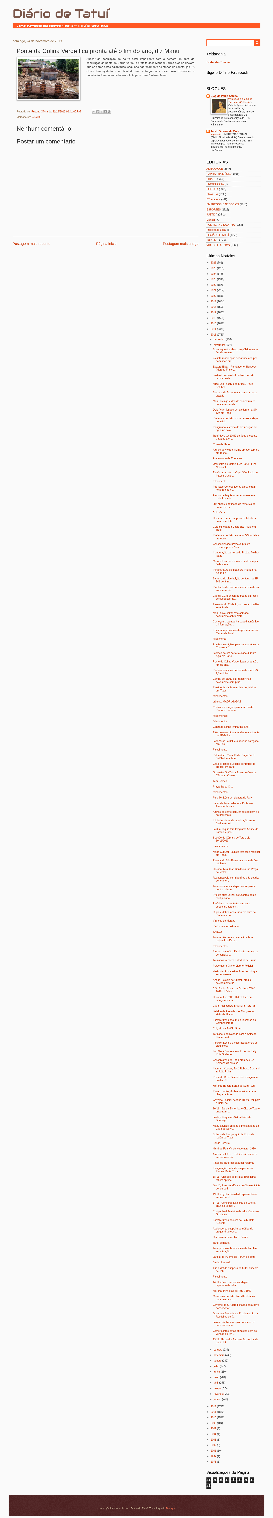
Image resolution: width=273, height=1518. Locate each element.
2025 (214, 268)
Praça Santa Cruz (223, 786)
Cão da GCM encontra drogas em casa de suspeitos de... (235, 597)
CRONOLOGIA (215, 184)
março (218, 1388)
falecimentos (220, 695)
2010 (214, 1417)
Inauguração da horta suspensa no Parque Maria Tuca (233, 1170)
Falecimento (220, 749)
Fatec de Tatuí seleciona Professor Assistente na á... (233, 805)
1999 (214, 1456)
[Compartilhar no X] (102, 112)
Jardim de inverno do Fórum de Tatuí (234, 1256)
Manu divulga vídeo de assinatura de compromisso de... (234, 403)
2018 (214, 306)
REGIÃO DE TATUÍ (217, 234)
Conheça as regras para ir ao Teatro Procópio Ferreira (233, 709)
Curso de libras (221, 444)
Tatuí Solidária (221, 1242)
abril (216, 1382)
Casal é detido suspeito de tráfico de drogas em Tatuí (234, 765)
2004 (214, 1434)
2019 (214, 301)
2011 (214, 1411)
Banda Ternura (221, 1142)
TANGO (217, 931)
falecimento (219, 481)
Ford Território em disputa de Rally (233, 797)
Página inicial (106, 244)
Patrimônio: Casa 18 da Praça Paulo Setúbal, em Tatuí (234, 757)
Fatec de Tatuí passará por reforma (233, 1162)
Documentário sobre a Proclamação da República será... (235, 1315)
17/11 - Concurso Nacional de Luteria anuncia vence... (234, 1204)
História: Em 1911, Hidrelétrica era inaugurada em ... (232, 999)
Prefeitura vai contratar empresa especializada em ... (231, 905)
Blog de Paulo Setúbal (224, 95)
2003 (214, 1439)
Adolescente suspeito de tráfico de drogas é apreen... (233, 1230)
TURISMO (212, 239)
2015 (214, 323)
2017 (214, 312)
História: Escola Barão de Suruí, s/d (234, 1085)
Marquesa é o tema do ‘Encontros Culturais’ (240, 101)
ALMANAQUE (214, 168)
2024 (214, 273)
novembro (220, 344)
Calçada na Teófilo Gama (227, 1028)
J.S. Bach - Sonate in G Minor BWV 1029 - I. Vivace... (234, 990)
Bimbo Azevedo (222, 1262)
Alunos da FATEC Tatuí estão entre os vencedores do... (235, 1156)
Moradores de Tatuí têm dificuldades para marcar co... (234, 1298)
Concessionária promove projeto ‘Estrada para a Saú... (231, 545)
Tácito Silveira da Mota (225, 131)
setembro (219, 1355)
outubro (218, 1349)
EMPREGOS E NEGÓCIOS (222, 204)
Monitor (210, 219)
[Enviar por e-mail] (94, 112)
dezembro (220, 339)
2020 (214, 295)
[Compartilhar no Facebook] (105, 112)
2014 (214, 329)
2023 (214, 279)
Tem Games (220, 781)
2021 (214, 290)
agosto (218, 1360)
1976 (214, 1461)
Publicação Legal (216, 229)
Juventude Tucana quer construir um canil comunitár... (234, 1324)
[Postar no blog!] (98, 112)
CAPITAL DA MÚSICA (219, 173)
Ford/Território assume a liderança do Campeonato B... (234, 1021)
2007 (214, 1428)
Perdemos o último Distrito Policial (233, 965)
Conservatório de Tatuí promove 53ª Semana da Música (233, 1061)
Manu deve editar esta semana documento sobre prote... (231, 614)
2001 (214, 1450)
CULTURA (212, 189)
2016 (214, 318)
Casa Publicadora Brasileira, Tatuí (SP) (235, 1005)
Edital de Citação (218, 62)
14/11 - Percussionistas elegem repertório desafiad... (231, 1284)
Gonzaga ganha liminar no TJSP (231, 726)
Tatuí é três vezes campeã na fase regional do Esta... (233, 939)
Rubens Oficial (40, 111)
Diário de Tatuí (61, 13)
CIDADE (37, 116)
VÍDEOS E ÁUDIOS (218, 245)
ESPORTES (213, 209)
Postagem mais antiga (180, 244)
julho (217, 1366)
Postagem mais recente (31, 244)
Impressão (217, 134)
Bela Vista (219, 512)
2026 (214, 262)
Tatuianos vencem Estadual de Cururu (235, 960)
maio (217, 1377)
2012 (214, 1406)
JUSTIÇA (211, 214)
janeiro (218, 1399)
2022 (214, 284)
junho (217, 1371)
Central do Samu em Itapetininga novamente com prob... (232, 680)
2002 (214, 1445)
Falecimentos (220, 846)
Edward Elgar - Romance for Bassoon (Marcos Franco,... (234, 368)
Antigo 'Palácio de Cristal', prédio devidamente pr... (232, 981)
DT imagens (213, 199)
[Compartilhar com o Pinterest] (109, 112)
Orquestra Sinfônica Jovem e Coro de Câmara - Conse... (234, 774)
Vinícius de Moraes (224, 920)
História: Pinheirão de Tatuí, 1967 (232, 1290)
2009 (214, 1423)
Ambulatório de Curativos (227, 458)
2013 (214, 334)
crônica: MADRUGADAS (227, 701)
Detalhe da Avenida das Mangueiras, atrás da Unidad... (234, 1013)
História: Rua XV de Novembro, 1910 (234, 1148)
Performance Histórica (226, 926)
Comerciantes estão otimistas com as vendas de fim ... (235, 1332)
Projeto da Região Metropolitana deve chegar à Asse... (234, 1093)
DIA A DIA (212, 194)
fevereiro (219, 1393)
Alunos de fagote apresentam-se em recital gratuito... (234, 497)
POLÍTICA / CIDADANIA (220, 224)
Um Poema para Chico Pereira (230, 1237)
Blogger (170, 1508)
